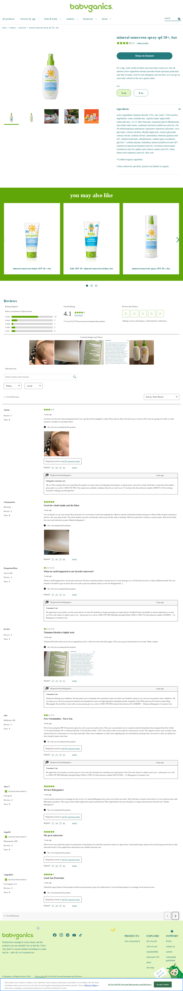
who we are (152, 946)
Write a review (142, 43)
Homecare (88, 18)
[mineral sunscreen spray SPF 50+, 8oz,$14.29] (151, 235)
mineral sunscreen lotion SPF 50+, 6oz (32, 268)
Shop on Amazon (144, 56)
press (149, 962)
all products (8, 18)
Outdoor (70, 18)
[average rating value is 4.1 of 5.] (124, 43)
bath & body (50, 18)
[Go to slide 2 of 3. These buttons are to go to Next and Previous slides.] (91, 286)
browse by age (28, 18)
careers (169, 952)
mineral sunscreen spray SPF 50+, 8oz (151, 268)
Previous (5, 239)
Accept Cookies (163, 984)
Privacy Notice (91, 985)
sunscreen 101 (153, 957)
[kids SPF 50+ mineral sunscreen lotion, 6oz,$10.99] (91, 235)
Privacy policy (40, 976)
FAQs (168, 941)
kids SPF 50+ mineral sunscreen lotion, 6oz (91, 268)
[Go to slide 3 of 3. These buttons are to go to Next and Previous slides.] (96, 286)
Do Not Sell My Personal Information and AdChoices (129, 984)
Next (178, 239)
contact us (170, 946)
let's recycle (152, 941)
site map (150, 967)
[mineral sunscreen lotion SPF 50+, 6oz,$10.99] (32, 235)
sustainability (152, 952)
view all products (132, 941)
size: (118, 86)
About (105, 18)
